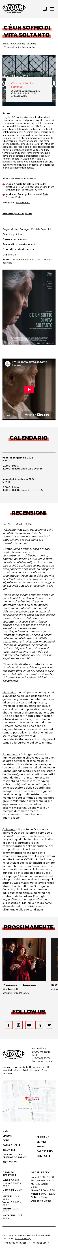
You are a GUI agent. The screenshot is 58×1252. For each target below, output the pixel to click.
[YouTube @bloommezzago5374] (29, 1025)
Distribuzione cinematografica (14, 1156)
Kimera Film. (23, 202)
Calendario (17, 43)
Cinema (30, 43)
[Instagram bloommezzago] (19, 1025)
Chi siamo (43, 1137)
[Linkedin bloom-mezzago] (39, 1025)
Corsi (6, 1140)
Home (5, 43)
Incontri (8, 1149)
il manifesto (10, 754)
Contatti (43, 1155)
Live (5, 1130)
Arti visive (9, 1161)
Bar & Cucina (11, 1145)
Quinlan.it (8, 829)
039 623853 (42, 1058)
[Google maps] (29, 1120)
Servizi (41, 1141)
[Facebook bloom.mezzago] (8, 1025)
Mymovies (9, 692)
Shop (40, 1146)
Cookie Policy (23, 1238)
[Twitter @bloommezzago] (49, 1025)
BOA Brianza (26, 186)
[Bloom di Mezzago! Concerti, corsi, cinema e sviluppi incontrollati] (14, 9)
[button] (53, 9)
